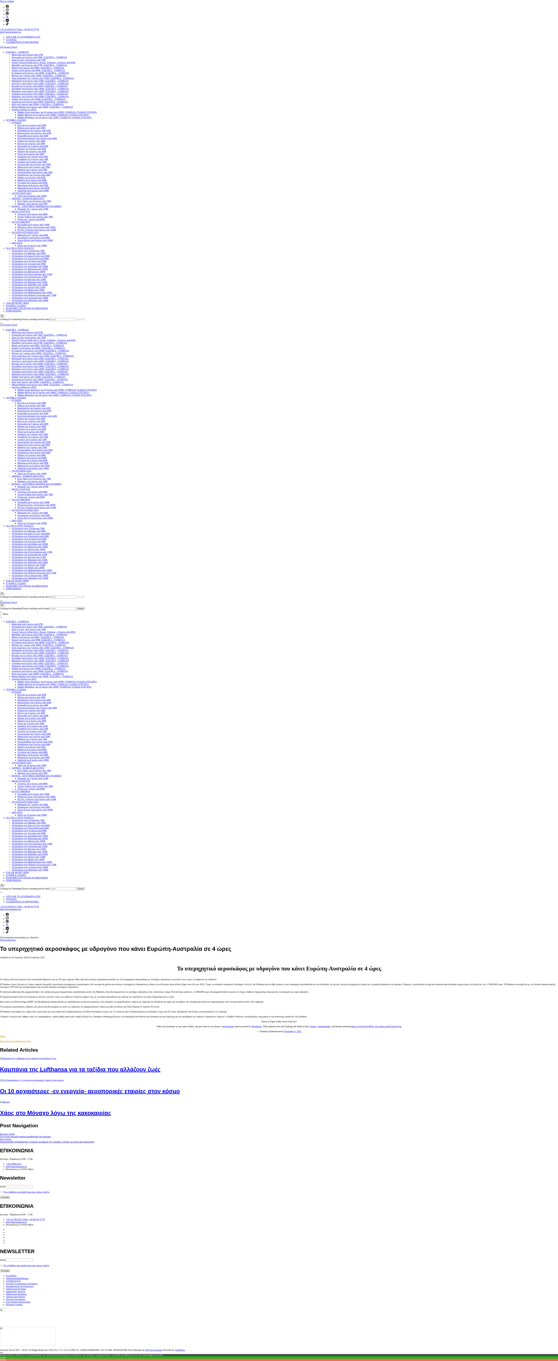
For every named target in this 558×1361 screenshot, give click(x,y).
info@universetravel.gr (10, 32)
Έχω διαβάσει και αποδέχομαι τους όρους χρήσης (26, 1192)
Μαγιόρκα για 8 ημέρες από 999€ (32, 185)
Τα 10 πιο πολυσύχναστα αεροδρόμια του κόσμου (25, 1136)
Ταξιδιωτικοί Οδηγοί (15, 1296)
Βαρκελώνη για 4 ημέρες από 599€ (33, 167)
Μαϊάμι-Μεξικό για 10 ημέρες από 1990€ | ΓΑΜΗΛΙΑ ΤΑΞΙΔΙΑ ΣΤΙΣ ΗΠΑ (53, 115)
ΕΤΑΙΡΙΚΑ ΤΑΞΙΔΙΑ (16, 305)
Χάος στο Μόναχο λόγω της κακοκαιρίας (55, 1113)
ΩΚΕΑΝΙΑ (17, 243)
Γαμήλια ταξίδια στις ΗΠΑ (24, 109)
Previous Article (7, 1134)
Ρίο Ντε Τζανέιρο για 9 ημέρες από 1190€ (36, 230)
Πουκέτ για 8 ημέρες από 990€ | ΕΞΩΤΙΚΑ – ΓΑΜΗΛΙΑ (38, 70)
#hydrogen (257, 1026)
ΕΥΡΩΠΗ (16, 122)
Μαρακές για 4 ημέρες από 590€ (32, 203)
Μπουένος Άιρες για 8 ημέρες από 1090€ (36, 227)
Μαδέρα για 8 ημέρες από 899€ (32, 180)
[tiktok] (7, 24)
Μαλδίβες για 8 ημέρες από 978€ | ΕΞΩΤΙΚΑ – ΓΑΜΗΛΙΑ (39, 65)
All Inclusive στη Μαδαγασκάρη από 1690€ (32, 292)
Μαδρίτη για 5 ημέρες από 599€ (32, 169)
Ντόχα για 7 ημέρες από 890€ (31, 219)
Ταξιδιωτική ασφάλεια (16, 1294)
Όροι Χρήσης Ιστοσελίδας (18, 1302)
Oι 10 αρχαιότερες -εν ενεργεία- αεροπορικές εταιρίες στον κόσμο (90, 1091)
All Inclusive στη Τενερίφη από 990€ (29, 264)
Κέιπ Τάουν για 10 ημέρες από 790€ (34, 201)
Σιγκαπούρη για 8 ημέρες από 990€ (33, 237)
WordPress (180, 1350)
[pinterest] (7, 14)
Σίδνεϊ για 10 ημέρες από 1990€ (32, 245)
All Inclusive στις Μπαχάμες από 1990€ (30, 300)
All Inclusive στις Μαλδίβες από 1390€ (30, 284)
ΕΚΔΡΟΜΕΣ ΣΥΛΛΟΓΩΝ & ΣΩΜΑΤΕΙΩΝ (27, 308)
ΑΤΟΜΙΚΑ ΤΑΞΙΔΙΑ (16, 120)
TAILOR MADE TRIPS (17, 303)
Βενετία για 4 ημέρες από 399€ (31, 125)
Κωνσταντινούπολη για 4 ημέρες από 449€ (37, 138)
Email (2, 1186)
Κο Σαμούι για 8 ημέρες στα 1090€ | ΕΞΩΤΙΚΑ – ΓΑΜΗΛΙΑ (40, 73)
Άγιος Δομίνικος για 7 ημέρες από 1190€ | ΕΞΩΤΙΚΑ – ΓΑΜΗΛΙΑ (43, 78)
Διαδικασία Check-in (15, 1291)
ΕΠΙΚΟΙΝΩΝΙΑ (14, 311)
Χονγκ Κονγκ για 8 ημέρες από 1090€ (35, 240)
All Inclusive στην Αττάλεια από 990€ (29, 261)
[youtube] (7, 21)
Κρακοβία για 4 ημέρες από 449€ (32, 135)
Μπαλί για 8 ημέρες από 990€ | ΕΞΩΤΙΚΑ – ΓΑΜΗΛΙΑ (38, 68)
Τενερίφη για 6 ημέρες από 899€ (32, 183)
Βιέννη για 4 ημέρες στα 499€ (31, 143)
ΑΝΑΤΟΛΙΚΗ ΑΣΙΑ (22, 193)
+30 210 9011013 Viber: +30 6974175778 (19, 29)
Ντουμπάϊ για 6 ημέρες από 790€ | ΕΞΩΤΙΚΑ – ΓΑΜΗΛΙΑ (39, 57)
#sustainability (324, 1026)
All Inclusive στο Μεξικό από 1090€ (28, 271)
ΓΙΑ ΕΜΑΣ (11, 39)
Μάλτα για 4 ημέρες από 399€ (31, 128)
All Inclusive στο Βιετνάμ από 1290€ (29, 279)
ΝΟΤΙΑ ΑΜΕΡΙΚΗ (21, 222)
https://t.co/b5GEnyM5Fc (362, 1026)
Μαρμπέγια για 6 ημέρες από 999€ (33, 188)
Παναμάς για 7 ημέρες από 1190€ (32, 209)
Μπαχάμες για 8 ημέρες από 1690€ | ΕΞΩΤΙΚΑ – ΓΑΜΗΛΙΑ (40, 96)
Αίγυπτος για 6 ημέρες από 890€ (32, 214)
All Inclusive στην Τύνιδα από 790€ (28, 251)
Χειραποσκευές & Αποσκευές (20, 1286)
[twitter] (7, 17)
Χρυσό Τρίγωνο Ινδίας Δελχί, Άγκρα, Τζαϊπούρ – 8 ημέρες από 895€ (43, 62)
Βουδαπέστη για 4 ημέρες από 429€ (34, 130)
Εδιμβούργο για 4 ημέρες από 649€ (33, 175)
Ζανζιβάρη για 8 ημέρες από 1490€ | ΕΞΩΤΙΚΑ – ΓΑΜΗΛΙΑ (40, 88)
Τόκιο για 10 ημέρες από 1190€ (31, 196)
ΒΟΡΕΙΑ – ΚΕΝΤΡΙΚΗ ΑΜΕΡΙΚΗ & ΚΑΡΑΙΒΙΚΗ (36, 206)
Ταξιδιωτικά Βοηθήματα (17, 1278)
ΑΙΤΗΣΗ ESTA (13, 1281)
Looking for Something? (11, 319)
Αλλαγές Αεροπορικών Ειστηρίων (22, 1283)
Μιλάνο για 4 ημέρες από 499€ (31, 149)
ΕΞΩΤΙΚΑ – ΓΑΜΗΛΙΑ (17, 52)
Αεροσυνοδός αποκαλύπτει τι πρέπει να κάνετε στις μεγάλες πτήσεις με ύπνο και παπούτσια (47, 1142)
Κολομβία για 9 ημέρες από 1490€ (33, 224)
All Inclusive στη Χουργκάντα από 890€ (30, 258)
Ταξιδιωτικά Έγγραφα (16, 1289)
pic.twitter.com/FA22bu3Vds (388, 1026)
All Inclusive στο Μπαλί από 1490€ (28, 290)
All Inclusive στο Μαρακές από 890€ (29, 253)
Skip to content (7, 1)
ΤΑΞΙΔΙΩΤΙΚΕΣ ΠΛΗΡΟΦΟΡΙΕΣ (22, 42)
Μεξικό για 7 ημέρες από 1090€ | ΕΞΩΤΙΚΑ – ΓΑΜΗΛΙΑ (39, 75)
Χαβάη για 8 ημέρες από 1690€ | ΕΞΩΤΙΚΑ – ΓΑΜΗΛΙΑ (39, 99)
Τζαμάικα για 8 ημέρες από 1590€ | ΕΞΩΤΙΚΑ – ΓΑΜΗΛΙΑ (40, 94)
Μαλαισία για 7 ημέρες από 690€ (32, 235)
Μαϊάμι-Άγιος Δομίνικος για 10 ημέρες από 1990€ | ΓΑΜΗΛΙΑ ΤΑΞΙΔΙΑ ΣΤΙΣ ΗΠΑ (57, 112)
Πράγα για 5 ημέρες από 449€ (31, 141)
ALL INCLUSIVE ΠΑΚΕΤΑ (20, 248)
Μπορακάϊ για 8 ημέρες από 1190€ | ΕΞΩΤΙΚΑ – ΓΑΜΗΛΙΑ (40, 81)
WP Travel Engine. (154, 1350)
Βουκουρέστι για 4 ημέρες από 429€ (34, 133)
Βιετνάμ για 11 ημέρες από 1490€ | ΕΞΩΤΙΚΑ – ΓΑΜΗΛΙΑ (40, 86)
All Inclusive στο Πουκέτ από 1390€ (28, 287)
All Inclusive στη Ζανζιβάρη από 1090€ (30, 266)
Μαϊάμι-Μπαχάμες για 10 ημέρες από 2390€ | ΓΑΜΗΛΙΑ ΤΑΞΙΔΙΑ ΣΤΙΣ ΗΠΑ (54, 117)
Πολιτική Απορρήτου (15, 1299)
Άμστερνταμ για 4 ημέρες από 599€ (34, 164)
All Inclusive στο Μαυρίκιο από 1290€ (29, 282)
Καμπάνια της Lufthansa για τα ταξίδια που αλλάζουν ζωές (80, 1069)
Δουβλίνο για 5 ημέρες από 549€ (32, 156)
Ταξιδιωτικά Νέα (8, 940)
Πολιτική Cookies (14, 1304)
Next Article (5, 1139)
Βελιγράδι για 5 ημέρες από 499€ (32, 146)
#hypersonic (228, 1026)
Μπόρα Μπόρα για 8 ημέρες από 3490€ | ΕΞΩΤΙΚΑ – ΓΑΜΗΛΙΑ (42, 107)
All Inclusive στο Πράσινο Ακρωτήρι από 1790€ (34, 295)
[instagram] (7, 10)
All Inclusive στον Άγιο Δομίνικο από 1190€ (32, 274)
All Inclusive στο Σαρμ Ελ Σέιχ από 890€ (31, 256)
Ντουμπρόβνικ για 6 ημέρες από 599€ (35, 172)
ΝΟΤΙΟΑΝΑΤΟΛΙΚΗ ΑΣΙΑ (25, 232)
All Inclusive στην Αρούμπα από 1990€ (30, 298)
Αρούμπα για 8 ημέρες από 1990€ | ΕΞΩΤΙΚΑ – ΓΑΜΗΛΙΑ (40, 102)
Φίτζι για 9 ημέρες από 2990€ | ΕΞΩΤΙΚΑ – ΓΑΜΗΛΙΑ (38, 104)
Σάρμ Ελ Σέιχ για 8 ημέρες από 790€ (29, 60)
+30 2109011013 (14, 1164)
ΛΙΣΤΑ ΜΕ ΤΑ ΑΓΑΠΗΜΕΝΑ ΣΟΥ (23, 37)
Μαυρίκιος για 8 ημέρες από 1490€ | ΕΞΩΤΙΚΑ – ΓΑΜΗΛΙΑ (40, 91)
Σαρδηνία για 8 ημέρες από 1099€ (33, 190)
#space (313, 1026)
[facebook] (7, 7)
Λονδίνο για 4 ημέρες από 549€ (32, 162)
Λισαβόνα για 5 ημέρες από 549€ (32, 159)
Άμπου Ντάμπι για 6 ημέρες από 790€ (35, 217)
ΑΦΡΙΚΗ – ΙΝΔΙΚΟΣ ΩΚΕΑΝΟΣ (28, 198)
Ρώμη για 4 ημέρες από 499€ (30, 154)
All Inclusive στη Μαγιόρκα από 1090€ (30, 269)
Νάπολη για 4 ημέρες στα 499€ (31, 151)
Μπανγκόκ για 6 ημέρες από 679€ (27, 54)
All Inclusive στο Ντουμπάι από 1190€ (29, 277)
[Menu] (1, 614)
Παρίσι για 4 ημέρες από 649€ (31, 177)
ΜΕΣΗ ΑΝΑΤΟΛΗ (21, 211)
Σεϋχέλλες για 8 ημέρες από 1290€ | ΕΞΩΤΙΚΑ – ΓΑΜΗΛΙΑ (40, 83)
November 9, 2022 (292, 1031)
